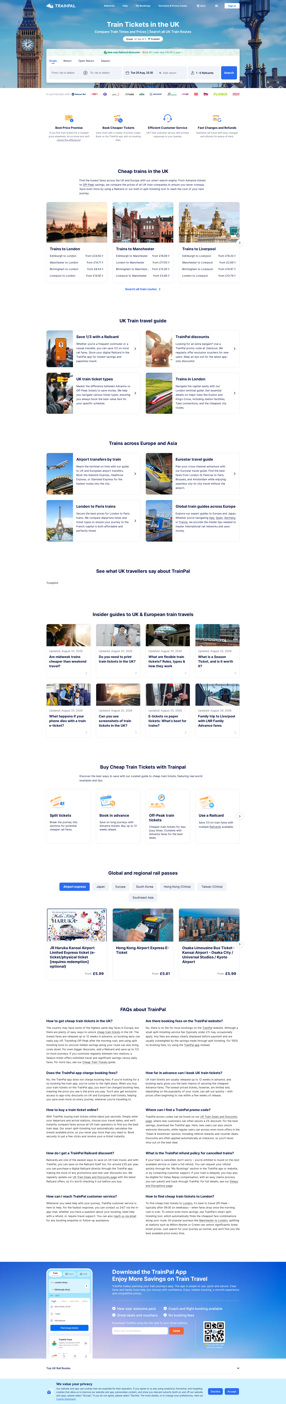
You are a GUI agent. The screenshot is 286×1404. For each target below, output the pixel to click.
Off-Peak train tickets (161, 853)
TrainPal (207, 1063)
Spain (219, 517)
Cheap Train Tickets (94, 1097)
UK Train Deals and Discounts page (95, 1212)
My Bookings (143, 5)
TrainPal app (192, 1080)
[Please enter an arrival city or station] (104, 72)
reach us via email (125, 1251)
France (183, 522)
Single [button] (53, 60)
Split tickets (60, 851)
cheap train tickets (108, 1067)
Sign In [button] (232, 5)
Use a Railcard (211, 851)
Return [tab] (67, 60)
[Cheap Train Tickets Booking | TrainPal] (61, 5)
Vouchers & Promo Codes (172, 5)
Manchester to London (213, 1255)
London (187, 1238)
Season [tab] (105, 60)
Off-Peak (88, 184)
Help (125, 5)
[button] (201, 5)
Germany (229, 517)
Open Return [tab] (86, 60)
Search (229, 72)
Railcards (109, 5)
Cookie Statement (66, 1399)
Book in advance (114, 851)
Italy (211, 517)
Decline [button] (215, 1391)
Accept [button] (231, 1391)
